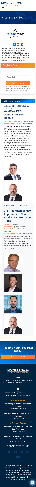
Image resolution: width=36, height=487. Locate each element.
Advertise (6, 393)
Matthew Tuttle (9, 229)
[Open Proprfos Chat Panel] (32, 483)
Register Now (18, 357)
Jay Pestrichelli (9, 121)
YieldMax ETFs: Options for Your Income (14, 114)
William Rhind (9, 226)
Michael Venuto (9, 124)
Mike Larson (8, 224)
